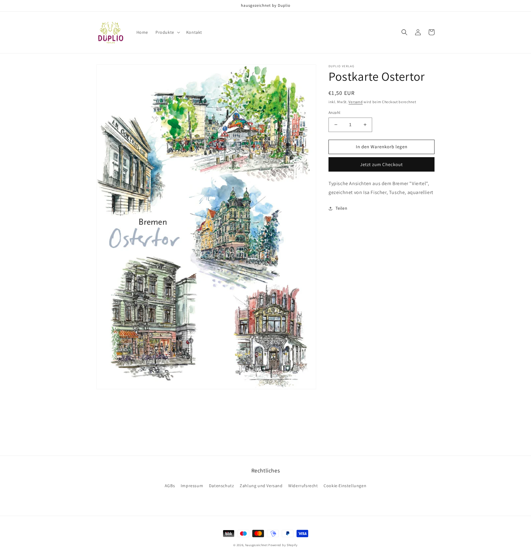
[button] (167, 32)
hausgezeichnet (256, 545)
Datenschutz (221, 485)
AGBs (170, 485)
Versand (355, 101)
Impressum (192, 485)
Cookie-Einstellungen (345, 485)
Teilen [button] (342, 208)
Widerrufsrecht (303, 485)
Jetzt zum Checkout (381, 164)
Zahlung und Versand (261, 485)
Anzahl (334, 112)
